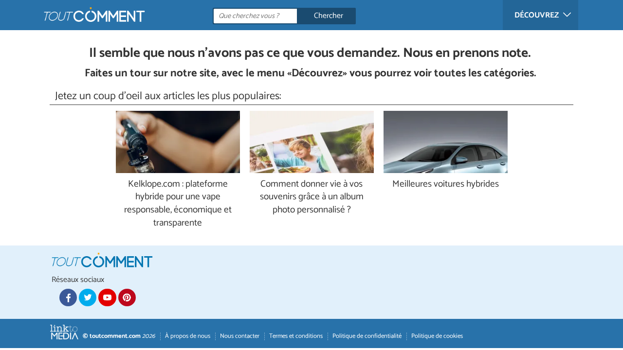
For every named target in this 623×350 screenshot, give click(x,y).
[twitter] (87, 297)
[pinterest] (127, 297)
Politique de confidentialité (367, 336)
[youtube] (107, 297)
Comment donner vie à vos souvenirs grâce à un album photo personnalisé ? (312, 197)
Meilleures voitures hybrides (445, 184)
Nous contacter (239, 336)
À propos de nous (187, 336)
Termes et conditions (296, 336)
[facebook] (68, 297)
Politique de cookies (437, 336)
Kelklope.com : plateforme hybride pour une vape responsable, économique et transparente (178, 204)
